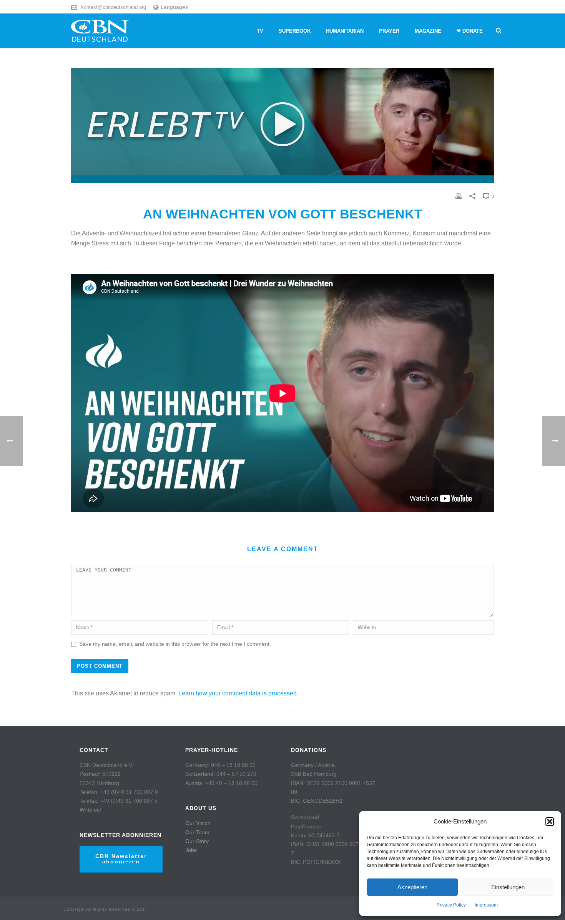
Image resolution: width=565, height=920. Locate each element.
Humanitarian (345, 31)
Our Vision (198, 823)
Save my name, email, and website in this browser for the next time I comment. (175, 644)
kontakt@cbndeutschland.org (113, 7)
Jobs (191, 850)
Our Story (197, 841)
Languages (174, 7)
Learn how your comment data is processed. (238, 693)
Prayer (389, 31)
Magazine (428, 31)
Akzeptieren (412, 887)
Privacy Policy (451, 905)
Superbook (295, 31)
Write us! (90, 810)
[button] (549, 821)
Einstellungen (508, 887)
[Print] (458, 196)
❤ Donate (470, 31)
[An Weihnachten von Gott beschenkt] (282, 125)
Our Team (197, 832)
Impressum (486, 905)
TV (260, 31)
